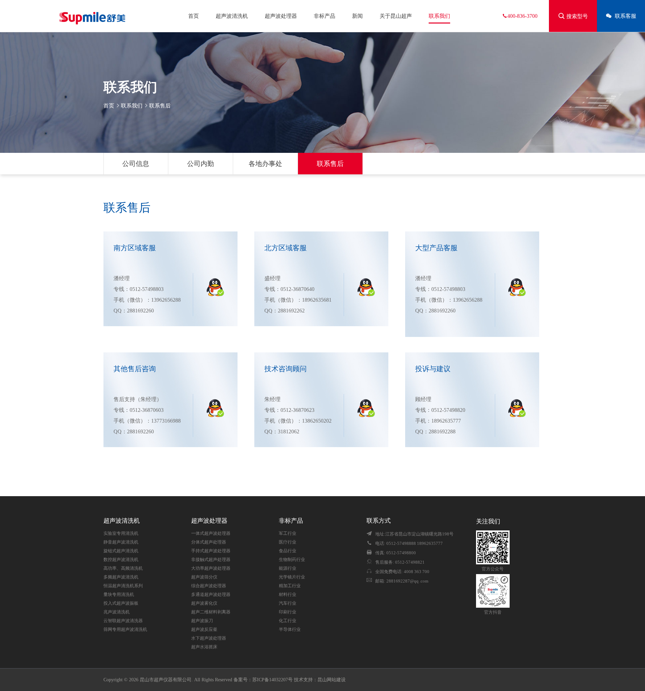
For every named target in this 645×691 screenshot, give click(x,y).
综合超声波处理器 (208, 586)
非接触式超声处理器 (210, 559)
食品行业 (287, 551)
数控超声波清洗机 (120, 559)
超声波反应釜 (204, 629)
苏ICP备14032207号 (272, 679)
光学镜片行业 (292, 577)
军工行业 (287, 533)
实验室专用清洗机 (120, 533)
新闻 (357, 16)
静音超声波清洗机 (120, 542)
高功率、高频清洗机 (123, 568)
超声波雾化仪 (204, 603)
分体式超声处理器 (208, 542)
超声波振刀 (202, 620)
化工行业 (287, 620)
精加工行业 (290, 586)
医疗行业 (287, 542)
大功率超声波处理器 (210, 568)
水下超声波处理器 (208, 638)
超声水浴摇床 (204, 647)
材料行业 (287, 594)
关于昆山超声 (396, 16)
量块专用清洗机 (118, 594)
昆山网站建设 (331, 679)
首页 (193, 16)
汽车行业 (287, 603)
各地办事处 (265, 163)
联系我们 (439, 16)
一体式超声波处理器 (210, 533)
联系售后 (330, 163)
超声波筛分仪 (204, 577)
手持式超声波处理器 (210, 551)
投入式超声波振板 (120, 603)
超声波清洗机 (232, 16)
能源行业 (287, 568)
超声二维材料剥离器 (210, 612)
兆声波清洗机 (116, 612)
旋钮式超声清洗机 (120, 551)
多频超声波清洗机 (120, 577)
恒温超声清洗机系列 (123, 586)
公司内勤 (200, 163)
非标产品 (324, 16)
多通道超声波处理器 (210, 594)
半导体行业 (290, 629)
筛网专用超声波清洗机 (125, 629)
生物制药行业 (292, 559)
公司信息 (135, 163)
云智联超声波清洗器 (123, 620)
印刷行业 (287, 612)
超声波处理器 (281, 16)
